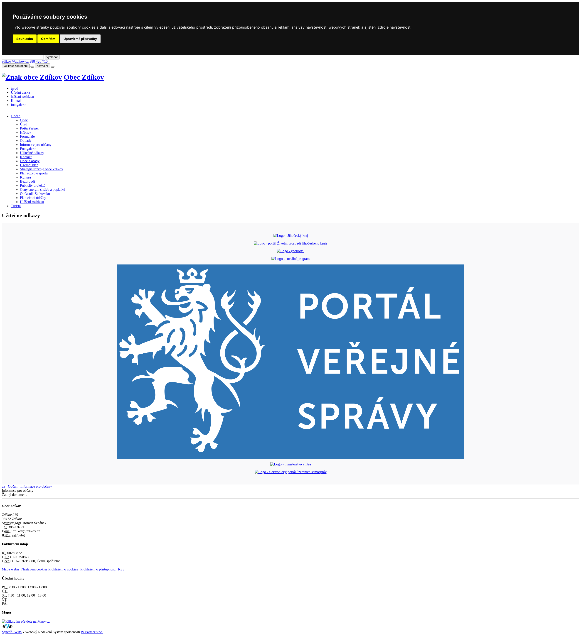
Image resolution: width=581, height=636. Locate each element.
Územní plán (29, 165)
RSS (121, 569)
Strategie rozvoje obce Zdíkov (41, 169)
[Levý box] (290, 235)
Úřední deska (20, 92)
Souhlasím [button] (24, 39)
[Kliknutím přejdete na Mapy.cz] (26, 621)
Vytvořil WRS (12, 632)
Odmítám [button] (48, 39)
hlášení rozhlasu (22, 96)
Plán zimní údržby (33, 198)
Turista (16, 206)
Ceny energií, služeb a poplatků (42, 189)
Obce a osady (29, 161)
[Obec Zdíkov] (32, 77)
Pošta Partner (29, 128)
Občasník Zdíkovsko (35, 194)
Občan (15, 116)
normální (42, 66)
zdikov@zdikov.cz (15, 61)
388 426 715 (39, 61)
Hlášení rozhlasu (32, 202)
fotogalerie (18, 105)
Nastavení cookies (34, 569)
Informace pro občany (36, 145)
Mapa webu (10, 569)
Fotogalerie (28, 149)
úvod (14, 88)
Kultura (25, 177)
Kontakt (16, 101)
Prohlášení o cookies (63, 569)
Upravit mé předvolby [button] (80, 39)
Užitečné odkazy (32, 153)
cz (3, 486)
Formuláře (27, 136)
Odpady (26, 140)
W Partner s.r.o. (92, 632)
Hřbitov (25, 132)
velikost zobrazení (16, 66)
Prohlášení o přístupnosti (98, 569)
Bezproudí (27, 181)
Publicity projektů (32, 185)
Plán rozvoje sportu (34, 173)
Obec (24, 120)
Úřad (23, 124)
